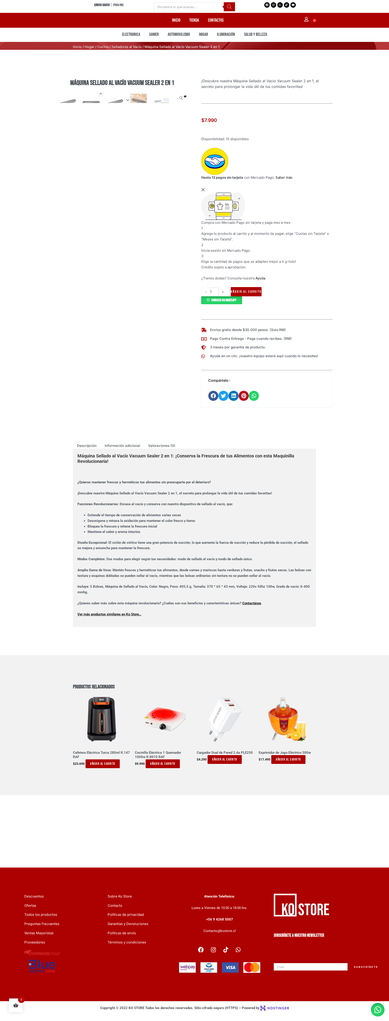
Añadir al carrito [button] (102, 764)
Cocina (103, 47)
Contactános (251, 603)
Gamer (154, 34)
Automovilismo (179, 34)
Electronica (131, 34)
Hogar (203, 34)
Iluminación (226, 34)
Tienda (194, 20)
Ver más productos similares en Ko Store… (109, 614)
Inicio (176, 20)
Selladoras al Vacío (126, 47)
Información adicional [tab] (122, 445)
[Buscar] (229, 6)
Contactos (216, 20)
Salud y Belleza (255, 34)
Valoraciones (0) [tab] (161, 445)
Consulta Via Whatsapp (223, 300)
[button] (221, 300)
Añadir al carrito (246, 292)
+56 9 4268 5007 (219, 919)
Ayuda (260, 278)
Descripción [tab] (87, 445)
